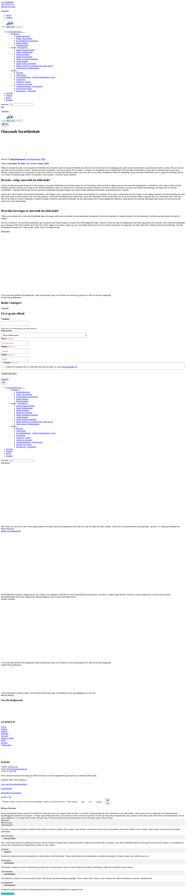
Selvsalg (4, 736)
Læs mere (99, 802)
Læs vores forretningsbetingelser (14, 784)
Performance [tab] (6, 860)
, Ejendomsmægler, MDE (27, 159)
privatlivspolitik (68, 367)
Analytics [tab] (5, 849)
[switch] (2, 838)
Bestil (3, 740)
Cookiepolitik (6, 788)
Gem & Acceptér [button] (8, 894)
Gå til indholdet (7, 2)
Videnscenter (6, 745)
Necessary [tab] (5, 820)
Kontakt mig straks (9, 374)
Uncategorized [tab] (7, 883)
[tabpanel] (93, 830)
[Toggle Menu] (24, 32)
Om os (3, 727)
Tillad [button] (82, 802)
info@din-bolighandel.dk (17, 769)
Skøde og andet (7, 738)
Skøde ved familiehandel (11, 531)
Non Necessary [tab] (7, 836)
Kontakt (4, 743)
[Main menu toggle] (5, 124)
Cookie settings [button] (71, 802)
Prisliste (4, 731)
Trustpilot (5, 11)
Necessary (8, 823)
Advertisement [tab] (7, 871)
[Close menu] (3, 382)
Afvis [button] (90, 802)
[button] (2, 107)
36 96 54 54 (13, 767)
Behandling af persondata (11, 793)
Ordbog (4, 729)
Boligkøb (4, 734)
